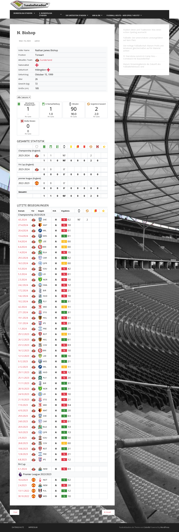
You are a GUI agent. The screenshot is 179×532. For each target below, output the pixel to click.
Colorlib (147, 527)
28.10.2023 (23, 388)
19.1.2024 (23, 317)
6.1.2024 (22, 469)
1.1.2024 (22, 328)
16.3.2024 (23, 263)
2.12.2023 (23, 366)
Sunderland (46, 60)
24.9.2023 (23, 421)
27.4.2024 (23, 225)
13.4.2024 (23, 236)
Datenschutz (18, 527)
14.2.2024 (23, 296)
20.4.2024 (23, 230)
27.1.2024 (23, 312)
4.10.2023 (23, 410)
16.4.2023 (23, 479)
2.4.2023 (22, 485)
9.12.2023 (23, 361)
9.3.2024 (22, 268)
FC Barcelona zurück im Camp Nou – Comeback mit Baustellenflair (140, 57)
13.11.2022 (23, 490)
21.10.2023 (23, 399)
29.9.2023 (23, 416)
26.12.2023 (23, 339)
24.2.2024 (23, 285)
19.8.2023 (23, 448)
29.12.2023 (23, 334)
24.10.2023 (23, 394)
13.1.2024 (23, 323)
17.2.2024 (23, 290)
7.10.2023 (23, 405)
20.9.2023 (23, 426)
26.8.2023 (23, 443)
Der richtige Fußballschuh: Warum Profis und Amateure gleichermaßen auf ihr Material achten (143, 48)
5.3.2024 (22, 274)
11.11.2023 (23, 383)
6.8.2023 (22, 459)
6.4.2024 (22, 247)
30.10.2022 (23, 496)
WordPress (164, 527)
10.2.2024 (23, 301)
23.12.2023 (23, 345)
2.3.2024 (22, 279)
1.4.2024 (22, 252)
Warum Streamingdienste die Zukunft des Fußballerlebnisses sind (142, 65)
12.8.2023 (23, 454)
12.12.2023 (23, 356)
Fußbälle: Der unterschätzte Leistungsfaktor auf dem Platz (143, 39)
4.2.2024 (22, 306)
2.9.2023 (22, 437)
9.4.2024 (22, 241)
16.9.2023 (23, 432)
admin (37, 41)
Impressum (33, 527)
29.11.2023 (23, 372)
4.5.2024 (22, 219)
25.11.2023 (23, 377)
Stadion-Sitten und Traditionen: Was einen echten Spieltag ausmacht (142, 31)
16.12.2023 (23, 350)
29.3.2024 (23, 257)
